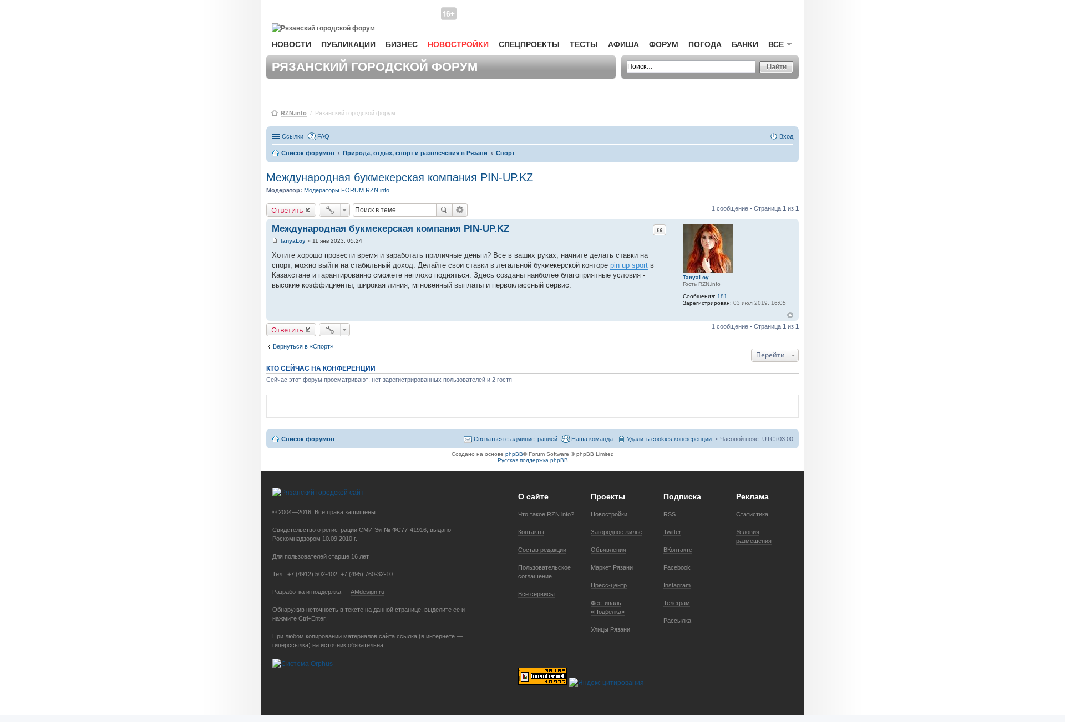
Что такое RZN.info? (546, 514)
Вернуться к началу (790, 315)
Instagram (677, 585)
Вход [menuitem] (786, 136)
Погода (705, 44)
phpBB (514, 454)
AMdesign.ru (367, 591)
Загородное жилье (616, 532)
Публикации (348, 44)
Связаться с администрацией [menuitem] (515, 439)
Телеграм (676, 603)
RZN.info (294, 113)
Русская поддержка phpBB (533, 460)
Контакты (531, 532)
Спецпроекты (529, 44)
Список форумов (307, 439)
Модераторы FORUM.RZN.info (346, 190)
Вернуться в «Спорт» (303, 346)
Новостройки (458, 44)
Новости (291, 44)
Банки (745, 44)
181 (722, 296)
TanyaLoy (696, 277)
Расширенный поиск (460, 210)
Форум (663, 44)
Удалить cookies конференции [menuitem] (669, 439)
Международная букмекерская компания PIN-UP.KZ (399, 177)
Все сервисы (536, 594)
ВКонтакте (677, 549)
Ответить (287, 210)
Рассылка (677, 620)
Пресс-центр (609, 585)
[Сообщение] (275, 241)
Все (776, 44)
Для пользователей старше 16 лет (320, 556)
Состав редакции (542, 549)
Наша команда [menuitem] (592, 439)
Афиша (623, 44)
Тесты (584, 44)
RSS (669, 514)
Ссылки (292, 136)
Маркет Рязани (612, 567)
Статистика (752, 514)
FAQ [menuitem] (323, 136)
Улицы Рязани (610, 629)
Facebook (677, 567)
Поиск (444, 210)
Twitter (672, 532)
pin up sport (629, 265)
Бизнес (402, 44)
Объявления (608, 549)
